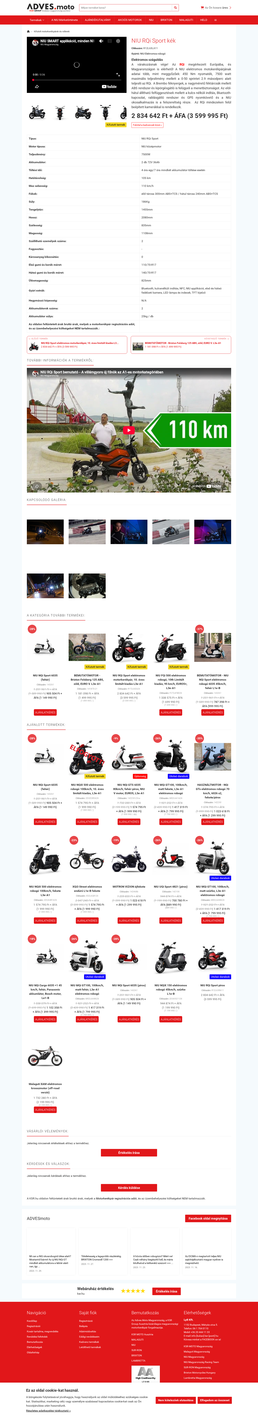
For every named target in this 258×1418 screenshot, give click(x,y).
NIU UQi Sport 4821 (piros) (171, 886)
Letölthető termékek (90, 1347)
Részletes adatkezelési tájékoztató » (48, 1410)
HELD (203, 20)
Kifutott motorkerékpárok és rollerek (52, 31)
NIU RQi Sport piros (212, 985)
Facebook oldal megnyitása (208, 1218)
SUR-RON (136, 1350)
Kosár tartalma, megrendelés (42, 1331)
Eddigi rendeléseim (89, 1336)
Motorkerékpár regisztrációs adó (116, 1198)
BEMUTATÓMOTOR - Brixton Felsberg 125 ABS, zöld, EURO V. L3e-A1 (87, 680)
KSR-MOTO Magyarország (198, 1346)
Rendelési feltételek (37, 1336)
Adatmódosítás (87, 1331)
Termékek (37, 20)
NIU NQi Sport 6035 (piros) (129, 985)
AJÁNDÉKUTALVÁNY (98, 20)
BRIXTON (166, 20)
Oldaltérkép (33, 1352)
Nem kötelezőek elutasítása (175, 1400)
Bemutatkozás (35, 1342)
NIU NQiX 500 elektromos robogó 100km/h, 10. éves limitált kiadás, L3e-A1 (87, 789)
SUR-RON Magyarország (197, 1367)
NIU (151, 20)
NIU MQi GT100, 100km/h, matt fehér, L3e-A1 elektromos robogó (87, 989)
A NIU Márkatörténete (64, 20)
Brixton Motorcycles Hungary (200, 1372)
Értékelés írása (129, 1153)
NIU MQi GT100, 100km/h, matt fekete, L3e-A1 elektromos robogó (170, 789)
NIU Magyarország (194, 1356)
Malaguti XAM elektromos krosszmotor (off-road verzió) (45, 1088)
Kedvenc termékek (89, 1342)
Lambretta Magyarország (198, 1377)
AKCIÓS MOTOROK (130, 20)
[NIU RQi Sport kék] (37, 112)
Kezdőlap (32, 1320)
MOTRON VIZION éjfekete (129, 886)
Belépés (83, 1326)
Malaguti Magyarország (197, 1351)
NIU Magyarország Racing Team (201, 1362)
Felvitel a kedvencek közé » (147, 125)
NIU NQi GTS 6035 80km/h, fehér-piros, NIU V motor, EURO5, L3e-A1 (129, 789)
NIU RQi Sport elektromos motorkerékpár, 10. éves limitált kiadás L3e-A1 (129, 680)
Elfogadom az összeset (214, 1400)
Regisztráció (33, 1326)
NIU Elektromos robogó (153, 53)
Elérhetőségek (34, 1347)
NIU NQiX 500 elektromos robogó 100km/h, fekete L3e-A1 (45, 891)
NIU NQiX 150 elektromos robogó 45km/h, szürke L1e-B (171, 989)
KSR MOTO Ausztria (142, 1334)
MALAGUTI (186, 20)
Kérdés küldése (129, 1188)
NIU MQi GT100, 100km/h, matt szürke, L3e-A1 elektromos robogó (212, 891)
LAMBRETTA (138, 1360)
